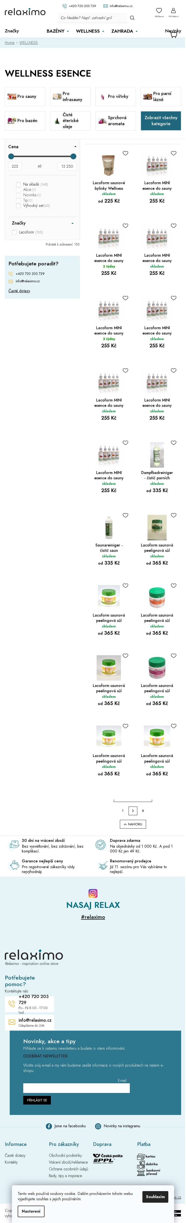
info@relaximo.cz (28, 281)
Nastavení (31, 1211)
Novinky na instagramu (122, 1126)
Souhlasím (155, 1197)
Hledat (132, 18)
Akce (29, 189)
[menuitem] (12, 31)
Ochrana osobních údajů (68, 1169)
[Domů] (11, 42)
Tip (27, 200)
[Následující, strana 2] (133, 811)
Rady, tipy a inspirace (65, 1176)
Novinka (31, 195)
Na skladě (35, 184)
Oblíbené (159, 16)
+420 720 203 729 (30, 273)
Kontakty (11, 1162)
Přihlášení (174, 16)
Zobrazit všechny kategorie (161, 121)
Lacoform (30, 232)
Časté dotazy (19, 291)
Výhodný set (36, 205)
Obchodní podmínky (65, 1155)
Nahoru (135, 824)
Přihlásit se (37, 1100)
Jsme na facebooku (70, 1126)
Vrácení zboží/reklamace (68, 1162)
